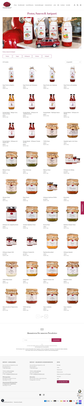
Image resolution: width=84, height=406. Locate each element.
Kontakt (68, 5)
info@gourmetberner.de (11, 374)
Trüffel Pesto (46, 141)
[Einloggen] (74, 5)
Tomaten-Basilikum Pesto (29, 224)
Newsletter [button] (82, 208)
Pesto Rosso (26, 197)
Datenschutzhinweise (53, 345)
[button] (2, 400)
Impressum (59, 369)
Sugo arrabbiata (47, 307)
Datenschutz (60, 372)
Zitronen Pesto (6, 197)
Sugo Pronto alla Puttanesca (30, 85)
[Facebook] (40, 394)
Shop (15, 5)
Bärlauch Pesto (6, 170)
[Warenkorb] (80, 5)
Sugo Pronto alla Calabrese (50, 85)
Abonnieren (56, 340)
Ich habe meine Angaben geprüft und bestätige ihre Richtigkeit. (42, 345)
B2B (58, 5)
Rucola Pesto (46, 224)
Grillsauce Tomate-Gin (28, 252)
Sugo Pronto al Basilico (8, 85)
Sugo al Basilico (68, 307)
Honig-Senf (26, 279)
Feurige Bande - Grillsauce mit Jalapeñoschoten (30, 113)
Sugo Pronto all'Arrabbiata (70, 85)
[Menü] (82, 390)
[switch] (79, 398)
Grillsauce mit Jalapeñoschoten (10, 224)
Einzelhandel (21, 5)
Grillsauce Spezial (68, 252)
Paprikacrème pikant (48, 252)
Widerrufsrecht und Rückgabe (64, 374)
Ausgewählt (69, 62)
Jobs (54, 5)
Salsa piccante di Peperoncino (10, 307)
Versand (59, 376)
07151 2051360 (37, 371)
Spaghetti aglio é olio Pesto (70, 141)
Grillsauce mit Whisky (69, 170)
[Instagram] (43, 394)
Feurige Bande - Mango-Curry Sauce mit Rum (10, 113)
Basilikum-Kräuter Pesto (70, 224)
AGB (58, 378)
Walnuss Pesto (46, 170)
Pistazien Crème (68, 279)
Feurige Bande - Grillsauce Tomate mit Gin (31, 142)
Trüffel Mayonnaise (7, 279)
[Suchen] (77, 5)
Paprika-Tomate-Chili (48, 279)
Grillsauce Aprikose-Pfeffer (50, 197)
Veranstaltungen (39, 5)
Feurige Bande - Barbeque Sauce (51, 112)
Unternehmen (48, 5)
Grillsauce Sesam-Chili (8, 252)
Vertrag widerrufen (63, 381)
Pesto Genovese (27, 170)
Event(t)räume (29, 5)
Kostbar (63, 5)
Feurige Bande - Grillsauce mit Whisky (71, 113)
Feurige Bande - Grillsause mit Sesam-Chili (10, 142)
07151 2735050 (10, 371)
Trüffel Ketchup (27, 307)
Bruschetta (66, 197)
